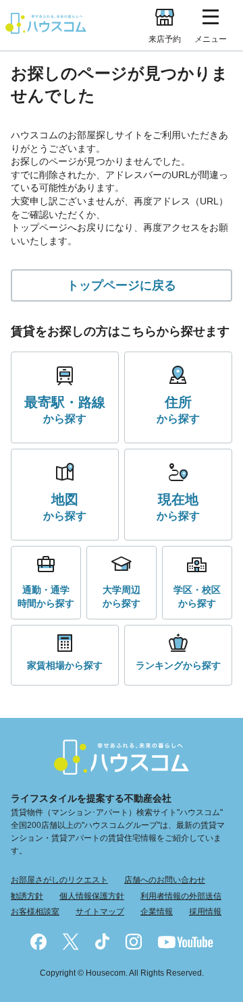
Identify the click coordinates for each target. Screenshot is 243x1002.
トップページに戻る (121, 285)
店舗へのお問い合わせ (164, 880)
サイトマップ (100, 911)
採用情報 (205, 911)
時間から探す (46, 596)
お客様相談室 (35, 911)
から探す (64, 409)
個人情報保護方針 (91, 896)
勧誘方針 (27, 896)
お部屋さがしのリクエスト (59, 880)
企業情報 (156, 911)
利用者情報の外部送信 (180, 896)
